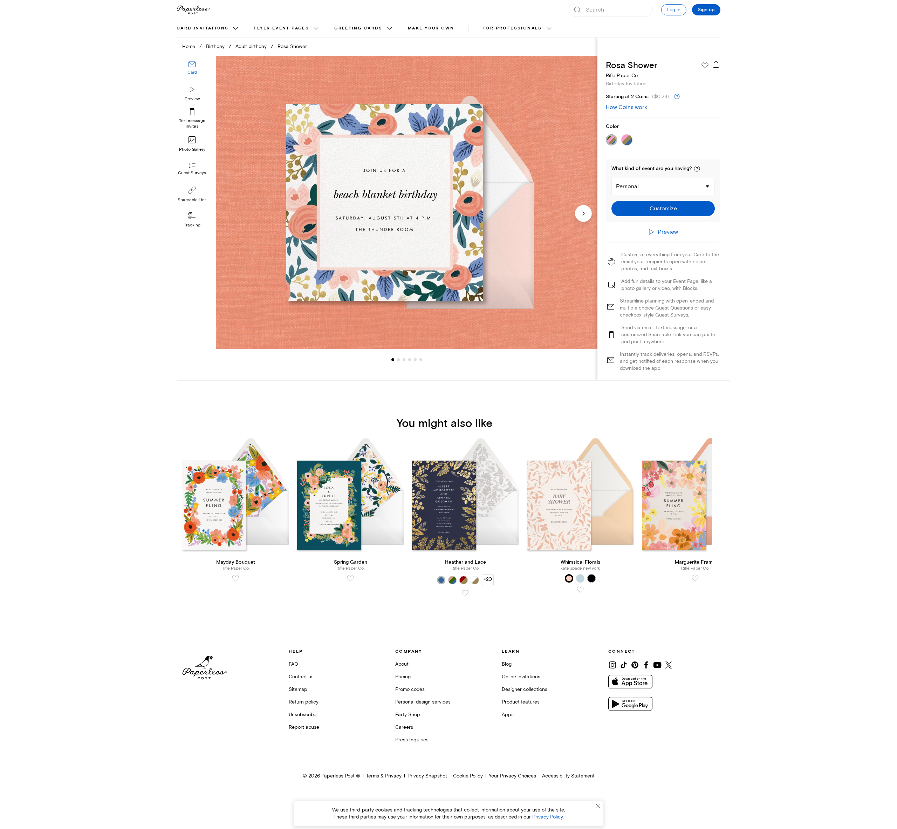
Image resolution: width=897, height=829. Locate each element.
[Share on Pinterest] (635, 664)
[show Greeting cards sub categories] (389, 28)
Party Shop (407, 715)
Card (192, 72)
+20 (488, 579)
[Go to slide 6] (415, 359)
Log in (673, 10)
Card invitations (202, 28)
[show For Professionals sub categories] (549, 28)
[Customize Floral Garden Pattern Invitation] (406, 202)
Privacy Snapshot (427, 776)
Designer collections (524, 689)
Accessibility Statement (568, 776)
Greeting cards (358, 28)
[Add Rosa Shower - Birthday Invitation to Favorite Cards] (705, 65)
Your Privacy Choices (512, 776)
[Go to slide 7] (420, 359)
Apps (508, 715)
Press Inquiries (412, 740)
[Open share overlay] (716, 64)
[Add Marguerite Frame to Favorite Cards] (695, 578)
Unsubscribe (302, 715)
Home (188, 46)
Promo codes (410, 689)
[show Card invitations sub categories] (235, 28)
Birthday (215, 46)
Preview (192, 99)
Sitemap (298, 689)
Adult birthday (251, 46)
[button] (696, 168)
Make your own (431, 28)
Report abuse (304, 727)
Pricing (403, 677)
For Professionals (512, 28)
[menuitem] (208, 28)
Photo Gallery (192, 149)
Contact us (301, 677)
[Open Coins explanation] (677, 96)
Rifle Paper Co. (622, 76)
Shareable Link (192, 200)
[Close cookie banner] (598, 806)
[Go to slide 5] (409, 359)
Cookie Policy (468, 776)
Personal (627, 186)
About (402, 664)
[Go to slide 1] (392, 359)
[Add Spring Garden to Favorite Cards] (350, 578)
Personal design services (423, 702)
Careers (404, 727)
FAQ (293, 664)
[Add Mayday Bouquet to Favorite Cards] (235, 578)
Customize (663, 208)
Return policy (304, 702)
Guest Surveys (192, 173)
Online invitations (521, 677)
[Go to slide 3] (398, 359)
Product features (521, 702)
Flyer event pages (281, 28)
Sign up (706, 10)
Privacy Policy (547, 817)
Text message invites (192, 123)
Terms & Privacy (384, 776)
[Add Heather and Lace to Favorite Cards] (465, 593)
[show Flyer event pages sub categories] (316, 28)
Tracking (192, 225)
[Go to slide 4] (404, 359)
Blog (507, 664)
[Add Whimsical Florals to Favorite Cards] (580, 589)
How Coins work (626, 107)
